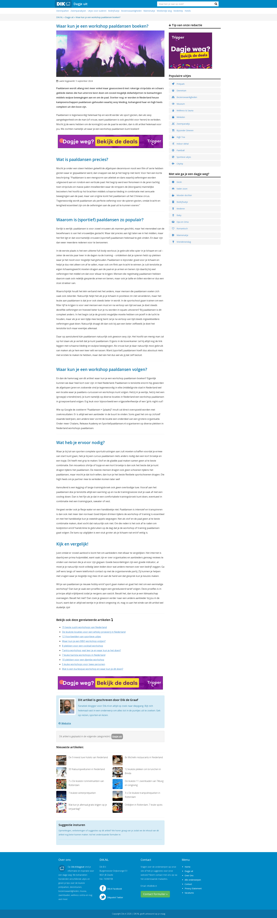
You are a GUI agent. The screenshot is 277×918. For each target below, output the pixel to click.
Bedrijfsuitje (113, 10)
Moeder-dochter (184, 195)
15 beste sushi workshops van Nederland (84, 627)
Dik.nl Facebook (114, 888)
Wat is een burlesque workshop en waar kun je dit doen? (92, 668)
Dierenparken (62, 10)
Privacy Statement (193, 888)
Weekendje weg (164, 10)
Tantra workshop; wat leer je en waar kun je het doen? (91, 650)
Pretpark (180, 84)
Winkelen (180, 117)
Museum (180, 103)
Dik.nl (123, 913)
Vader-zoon (181, 188)
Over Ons (189, 875)
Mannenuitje (149, 10)
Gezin (179, 182)
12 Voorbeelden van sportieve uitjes (81, 636)
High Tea (180, 137)
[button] (216, 4)
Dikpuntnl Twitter (115, 897)
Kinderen (180, 208)
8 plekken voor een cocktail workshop (82, 645)
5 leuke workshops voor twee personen (83, 664)
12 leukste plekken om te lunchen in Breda (143, 771)
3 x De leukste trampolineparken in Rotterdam (142, 794)
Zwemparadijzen (78, 10)
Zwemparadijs (183, 123)
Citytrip (179, 163)
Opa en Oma (182, 222)
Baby (178, 215)
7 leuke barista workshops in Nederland (83, 655)
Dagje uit (81, 4)
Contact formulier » (155, 894)
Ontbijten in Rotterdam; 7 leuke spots (143, 804)
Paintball (180, 150)
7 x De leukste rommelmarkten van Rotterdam (86, 783)
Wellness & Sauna (184, 110)
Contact (188, 884)
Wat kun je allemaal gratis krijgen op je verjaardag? (88, 806)
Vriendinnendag (183, 241)
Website (66, 723)
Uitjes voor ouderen (97, 10)
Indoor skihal (182, 143)
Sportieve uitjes (183, 157)
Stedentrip (178, 10)
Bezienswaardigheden (131, 10)
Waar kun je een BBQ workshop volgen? (84, 641)
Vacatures (189, 892)
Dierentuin (181, 90)
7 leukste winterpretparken (82, 792)
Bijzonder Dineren (184, 130)
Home (187, 866)
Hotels (188, 10)
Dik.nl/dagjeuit (77, 866)
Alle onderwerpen (193, 879)
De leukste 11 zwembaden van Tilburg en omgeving (144, 783)
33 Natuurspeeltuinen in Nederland (87, 769)
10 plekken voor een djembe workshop (83, 659)
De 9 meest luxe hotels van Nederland (88, 757)
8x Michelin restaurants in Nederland (144, 757)
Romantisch (182, 228)
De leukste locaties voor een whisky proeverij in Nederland (94, 631)
